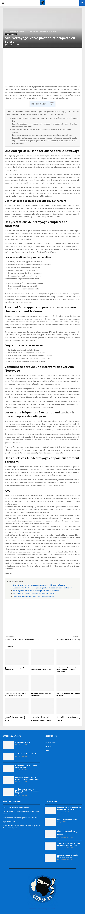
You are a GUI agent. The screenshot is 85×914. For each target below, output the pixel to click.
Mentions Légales (50, 742)
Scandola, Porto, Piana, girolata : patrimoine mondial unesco (69, 844)
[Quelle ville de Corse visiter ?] (8, 756)
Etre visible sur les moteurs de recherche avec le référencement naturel (39, 585)
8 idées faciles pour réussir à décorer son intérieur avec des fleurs (15, 719)
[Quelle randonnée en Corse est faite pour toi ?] (8, 768)
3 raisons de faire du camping (68, 639)
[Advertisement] (42, 68)
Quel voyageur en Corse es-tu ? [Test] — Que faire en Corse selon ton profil (27, 791)
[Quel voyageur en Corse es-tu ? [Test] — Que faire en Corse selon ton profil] (8, 792)
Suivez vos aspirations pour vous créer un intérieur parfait (33, 596)
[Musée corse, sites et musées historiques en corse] (50, 858)
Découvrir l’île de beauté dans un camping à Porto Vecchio (69, 808)
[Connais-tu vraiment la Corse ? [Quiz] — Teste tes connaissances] (8, 780)
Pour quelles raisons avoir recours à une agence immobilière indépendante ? (41, 719)
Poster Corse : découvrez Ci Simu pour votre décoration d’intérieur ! (66, 670)
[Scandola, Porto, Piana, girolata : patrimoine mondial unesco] (50, 846)
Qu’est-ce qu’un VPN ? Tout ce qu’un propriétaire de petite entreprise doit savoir (42, 588)
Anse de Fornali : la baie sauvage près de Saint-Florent (20, 818)
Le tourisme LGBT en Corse (67, 819)
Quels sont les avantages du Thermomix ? (41, 694)
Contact (47, 750)
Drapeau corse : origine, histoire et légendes (22, 639)
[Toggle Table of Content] (51, 104)
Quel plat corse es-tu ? (23, 742)
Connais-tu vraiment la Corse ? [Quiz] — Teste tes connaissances (27, 778)
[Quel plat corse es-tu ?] (8, 745)
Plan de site (33, 909)
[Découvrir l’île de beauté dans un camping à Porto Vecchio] (50, 810)
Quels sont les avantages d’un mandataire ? (15, 669)
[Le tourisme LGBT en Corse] (50, 822)
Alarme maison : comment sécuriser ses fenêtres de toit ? (34, 593)
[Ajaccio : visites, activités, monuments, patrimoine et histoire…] (50, 834)
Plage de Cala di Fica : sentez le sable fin (16, 808)
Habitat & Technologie (10, 34)
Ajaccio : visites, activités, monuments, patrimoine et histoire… (67, 833)
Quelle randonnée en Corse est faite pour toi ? (26, 766)
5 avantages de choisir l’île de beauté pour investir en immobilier (36, 591)
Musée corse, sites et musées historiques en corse (67, 856)
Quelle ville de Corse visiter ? (25, 754)
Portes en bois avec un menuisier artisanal (68, 694)
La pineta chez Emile (9, 822)
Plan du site (48, 746)
